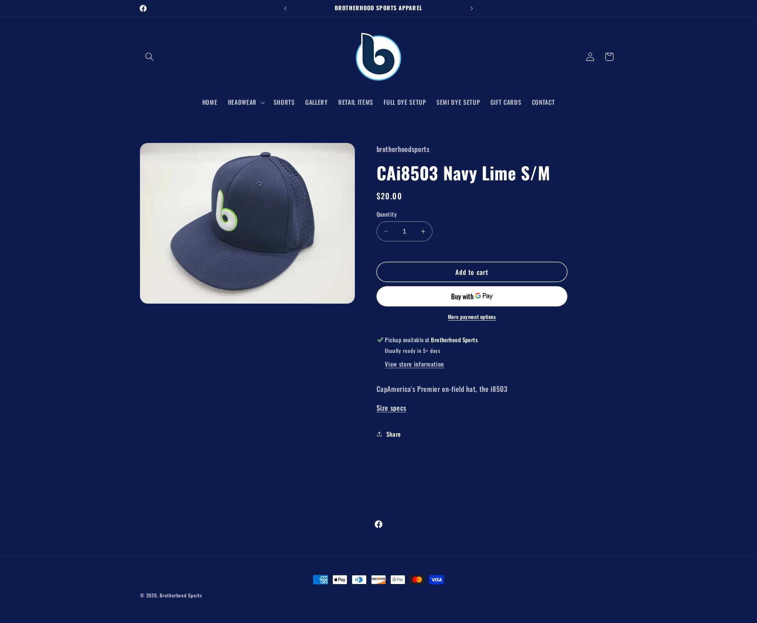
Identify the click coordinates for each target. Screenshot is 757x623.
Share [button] (393, 434)
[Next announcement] (472, 8)
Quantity (387, 214)
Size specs (392, 407)
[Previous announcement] (285, 8)
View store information (414, 364)
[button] (149, 56)
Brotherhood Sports (181, 595)
